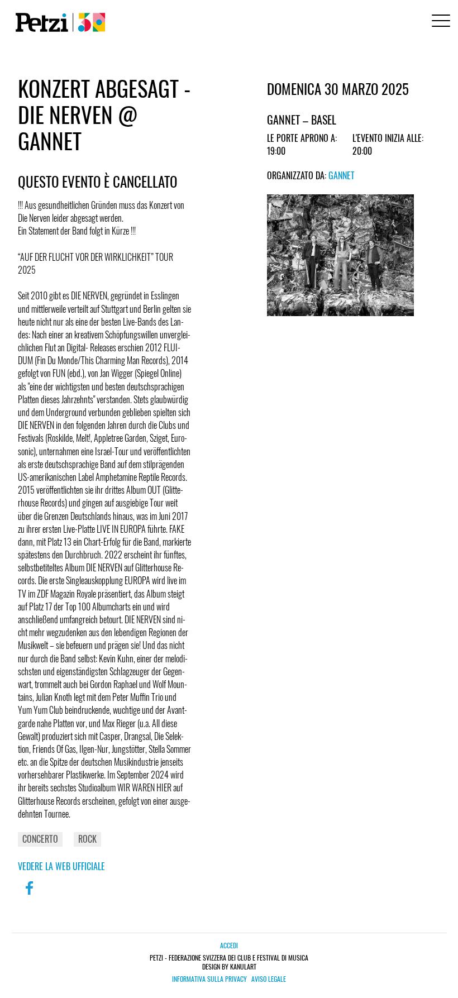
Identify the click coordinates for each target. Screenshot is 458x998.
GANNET (341, 175)
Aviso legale (268, 979)
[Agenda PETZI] (58, 22)
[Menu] (439, 22)
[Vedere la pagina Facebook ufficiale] (29, 895)
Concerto (40, 839)
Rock (87, 839)
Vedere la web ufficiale (61, 866)
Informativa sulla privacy (209, 979)
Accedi (229, 945)
